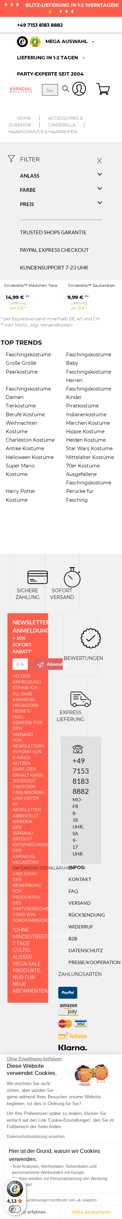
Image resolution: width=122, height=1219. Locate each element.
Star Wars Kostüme (89, 448)
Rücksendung (86, 915)
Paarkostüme (22, 372)
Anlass (29, 176)
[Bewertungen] (91, 637)
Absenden (55, 664)
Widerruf (80, 927)
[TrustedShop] (29, 41)
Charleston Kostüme (30, 440)
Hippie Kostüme (85, 431)
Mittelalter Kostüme (90, 457)
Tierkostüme (21, 406)
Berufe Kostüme (25, 415)
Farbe (28, 190)
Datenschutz (85, 950)
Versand (79, 903)
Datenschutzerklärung (42, 868)
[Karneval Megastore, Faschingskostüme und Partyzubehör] (21, 89)
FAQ (73, 891)
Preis (27, 204)
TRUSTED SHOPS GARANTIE (53, 232)
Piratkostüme (82, 406)
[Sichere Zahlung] (37, 576)
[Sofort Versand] (72, 576)
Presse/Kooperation (94, 962)
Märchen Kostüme (88, 423)
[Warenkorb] (104, 90)
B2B (72, 938)
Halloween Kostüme (30, 457)
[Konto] (79, 90)
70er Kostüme (83, 466)
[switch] (15, 1209)
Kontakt (79, 879)
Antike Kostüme (25, 448)
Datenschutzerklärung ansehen (36, 1136)
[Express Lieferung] (80, 698)
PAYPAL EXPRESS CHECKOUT (54, 250)
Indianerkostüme (86, 415)
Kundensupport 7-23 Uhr (54, 267)
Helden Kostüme (86, 440)
